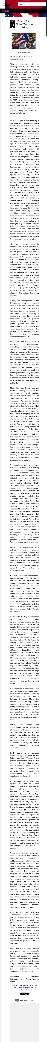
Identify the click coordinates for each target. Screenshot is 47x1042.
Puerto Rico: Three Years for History (25, 24)
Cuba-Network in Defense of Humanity (24, 988)
